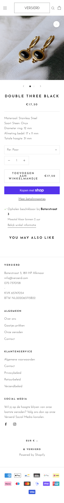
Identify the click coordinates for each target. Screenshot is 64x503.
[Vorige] (23, 86)
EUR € (30, 441)
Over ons (10, 318)
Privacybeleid (12, 372)
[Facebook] (5, 424)
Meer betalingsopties (32, 198)
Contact (9, 339)
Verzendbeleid (13, 386)
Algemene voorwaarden (19, 359)
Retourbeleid (12, 379)
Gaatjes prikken (14, 325)
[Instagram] (14, 424)
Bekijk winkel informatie (22, 225)
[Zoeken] (53, 7)
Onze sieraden (13, 332)
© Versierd (32, 449)
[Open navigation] (5, 7)
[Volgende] (40, 86)
